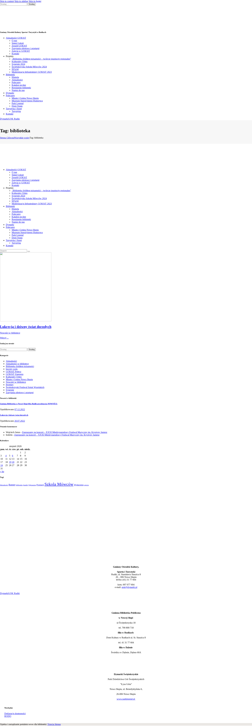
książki (25, 485)
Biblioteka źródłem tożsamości (20, 366)
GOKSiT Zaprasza (14, 374)
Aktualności (11, 361)
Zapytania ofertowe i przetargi (20, 392)
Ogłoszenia (32, 485)
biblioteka (19, 485)
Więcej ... (4, 338)
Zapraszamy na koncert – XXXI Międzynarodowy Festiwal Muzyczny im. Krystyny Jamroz (64, 432)
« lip (2, 471)
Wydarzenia (79, 485)
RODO (7, 716)
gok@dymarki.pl (129, 587)
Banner (12, 485)
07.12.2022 (19, 409)
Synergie (10, 390)
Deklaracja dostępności (15, 713)
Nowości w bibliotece (10, 333)
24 (1, 465)
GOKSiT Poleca (13, 371)
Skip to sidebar (21, 1)
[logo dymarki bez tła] (7, 669)
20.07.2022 (19, 421)
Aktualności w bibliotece (17, 363)
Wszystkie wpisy (22, 137)
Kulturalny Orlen (14, 377)
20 (13, 462)
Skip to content (7, 1)
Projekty (10, 384)
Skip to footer (35, 1)
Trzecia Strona (54, 724)
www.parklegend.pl (126, 699)
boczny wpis (12, 369)
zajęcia (86, 485)
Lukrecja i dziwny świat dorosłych (25, 327)
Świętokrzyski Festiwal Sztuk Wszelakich (25, 387)
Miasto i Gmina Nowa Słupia (19, 379)
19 (10, 462)
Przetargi (40, 485)
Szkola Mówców (58, 484)
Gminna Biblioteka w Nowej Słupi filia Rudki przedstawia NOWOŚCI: (28, 404)
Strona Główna (7, 137)
